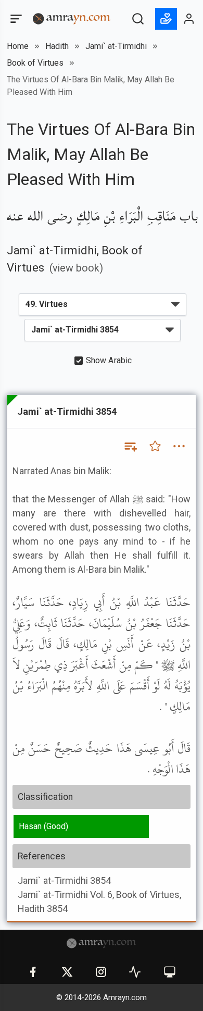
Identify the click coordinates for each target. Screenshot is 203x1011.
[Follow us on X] (67, 972)
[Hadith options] (179, 446)
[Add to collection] (130, 446)
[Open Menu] (15, 18)
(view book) (76, 268)
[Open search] (138, 19)
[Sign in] (189, 19)
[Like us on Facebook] (33, 972)
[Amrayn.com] (72, 18)
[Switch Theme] (169, 972)
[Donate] (166, 19)
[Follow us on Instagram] (101, 972)
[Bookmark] (155, 446)
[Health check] (135, 972)
